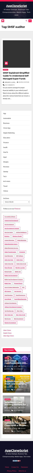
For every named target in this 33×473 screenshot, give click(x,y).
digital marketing (21, 240)
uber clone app (8, 315)
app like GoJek (8, 232)
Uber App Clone (8, 336)
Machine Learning (20, 267)
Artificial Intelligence (21, 232)
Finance (6, 142)
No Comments (10, 85)
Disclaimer (24, 467)
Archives (6, 198)
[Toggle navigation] (30, 20)
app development (9, 224)
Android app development (11, 220)
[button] (26, 20)
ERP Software (19, 256)
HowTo (5, 152)
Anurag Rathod (23, 82)
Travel (5, 186)
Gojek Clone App (8, 264)
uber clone (20, 311)
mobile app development (11, 275)
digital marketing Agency (11, 244)
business (6, 236)
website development (10, 322)
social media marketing (20, 299)
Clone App (6, 128)
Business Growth (17, 236)
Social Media (7, 299)
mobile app (18, 271)
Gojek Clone (19, 260)
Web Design (7, 319)
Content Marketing (9, 240)
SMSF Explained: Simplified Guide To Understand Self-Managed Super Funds (16, 76)
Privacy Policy (11, 471)
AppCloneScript (16, 6)
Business (6, 123)
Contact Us (15, 467)
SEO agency (7, 291)
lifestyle (5, 162)
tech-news (6, 181)
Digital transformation (10, 252)
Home (7, 467)
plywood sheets (18, 283)
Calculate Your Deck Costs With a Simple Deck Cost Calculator (16, 425)
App (4, 113)
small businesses (20, 295)
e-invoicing (22, 252)
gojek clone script (21, 264)
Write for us (22, 471)
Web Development (18, 319)
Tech (5, 176)
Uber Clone (7, 330)
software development (10, 303)
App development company (11, 228)
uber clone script (20, 315)
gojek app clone (8, 260)
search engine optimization (11, 287)
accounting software (9, 216)
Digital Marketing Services (11, 248)
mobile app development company (13, 279)
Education (6, 138)
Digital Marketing (9, 133)
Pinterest (17, 209)
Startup (5, 69)
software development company (13, 307)
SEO (23, 287)
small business (8, 295)
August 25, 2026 (11, 366)
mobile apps (7, 283)
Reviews (6, 167)
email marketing (8, 256)
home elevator (8, 267)
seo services (17, 291)
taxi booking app (9, 311)
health (5, 147)
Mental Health (8, 271)
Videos (5, 191)
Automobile (7, 118)
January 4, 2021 (10, 82)
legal (5, 157)
